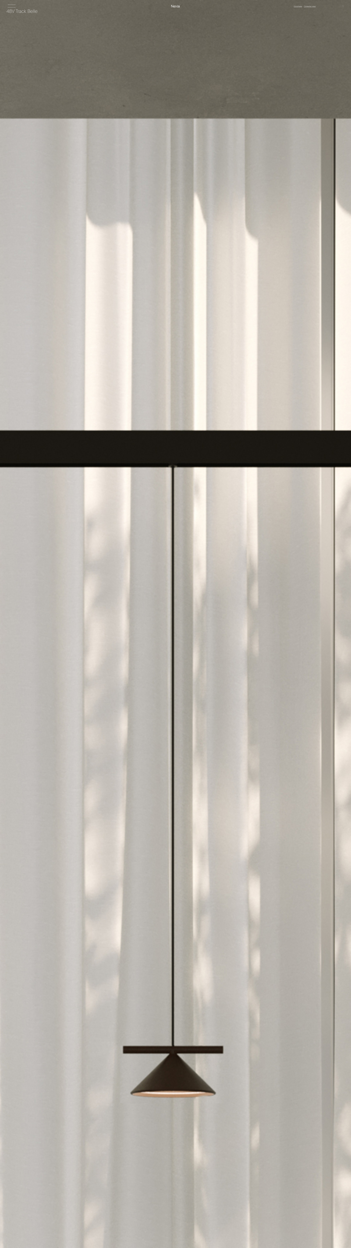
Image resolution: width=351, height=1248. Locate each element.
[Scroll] (175, 1240)
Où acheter (298, 6)
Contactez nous (310, 6)
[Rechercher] (343, 6)
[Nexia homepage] (175, 6)
